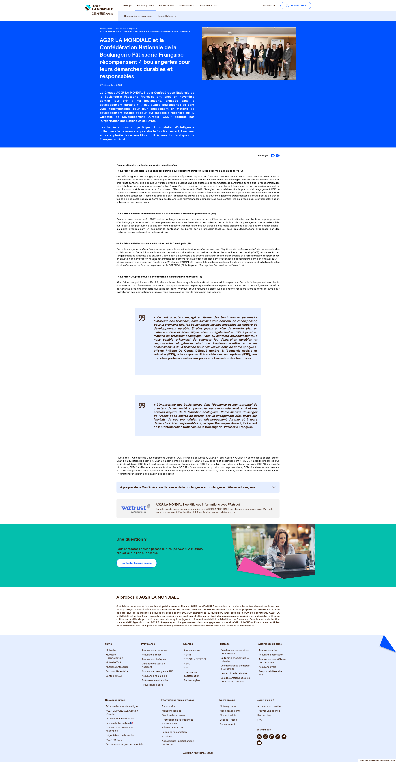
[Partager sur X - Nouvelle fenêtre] (278, 155)
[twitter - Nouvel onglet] (265, 736)
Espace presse (106, 28)
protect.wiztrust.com (223, 512)
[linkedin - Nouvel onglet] (259, 736)
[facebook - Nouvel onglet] (284, 736)
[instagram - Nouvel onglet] (271, 736)
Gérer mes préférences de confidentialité (377, 760)
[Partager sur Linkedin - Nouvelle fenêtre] (273, 155)
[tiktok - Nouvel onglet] (277, 736)
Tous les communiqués (125, 28)
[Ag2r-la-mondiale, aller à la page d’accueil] (99, 13)
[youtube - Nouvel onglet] (259, 742)
